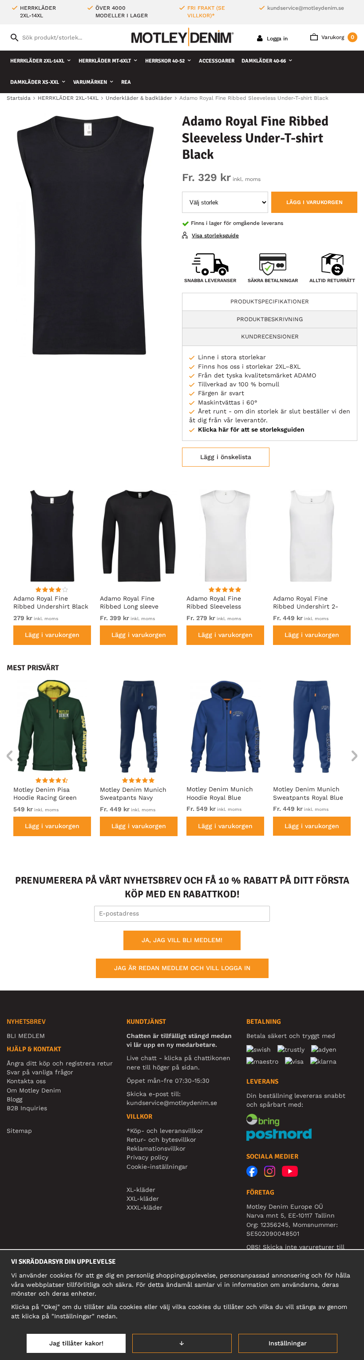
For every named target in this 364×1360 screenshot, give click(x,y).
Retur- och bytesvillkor (161, 1139)
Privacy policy (147, 1157)
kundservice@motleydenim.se (305, 8)
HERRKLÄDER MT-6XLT (105, 61)
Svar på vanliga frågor (40, 1072)
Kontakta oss (26, 1081)
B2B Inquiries (27, 1108)
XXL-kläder (143, 1198)
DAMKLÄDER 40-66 (263, 61)
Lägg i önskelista (225, 456)
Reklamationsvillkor (156, 1148)
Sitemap (19, 1130)
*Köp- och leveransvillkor (165, 1130)
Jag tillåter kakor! (76, 1343)
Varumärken (90, 82)
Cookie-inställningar (157, 1166)
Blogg (14, 1099)
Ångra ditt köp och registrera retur (60, 1063)
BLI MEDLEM (26, 1035)
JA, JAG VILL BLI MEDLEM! (182, 939)
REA (126, 82)
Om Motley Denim (34, 1090)
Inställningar (288, 1343)
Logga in (276, 38)
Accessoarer (216, 61)
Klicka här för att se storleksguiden (251, 429)
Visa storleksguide (215, 235)
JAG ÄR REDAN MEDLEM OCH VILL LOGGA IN (182, 967)
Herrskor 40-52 (165, 61)
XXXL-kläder (144, 1207)
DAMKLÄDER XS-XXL (34, 82)
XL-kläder (141, 1189)
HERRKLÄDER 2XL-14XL (37, 61)
